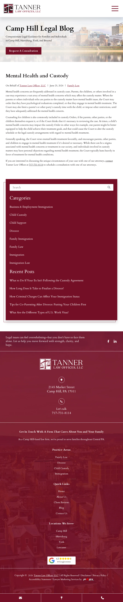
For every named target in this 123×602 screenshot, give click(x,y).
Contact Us (61, 513)
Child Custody (18, 215)
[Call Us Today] (102, 598)
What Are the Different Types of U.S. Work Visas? (39, 312)
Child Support (18, 223)
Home (61, 491)
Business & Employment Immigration (31, 207)
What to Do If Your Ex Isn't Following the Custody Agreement (46, 280)
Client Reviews (61, 502)
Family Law (73, 85)
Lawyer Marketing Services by (67, 579)
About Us (61, 497)
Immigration (17, 255)
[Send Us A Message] (20, 598)
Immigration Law (20, 263)
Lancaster (61, 547)
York (61, 542)
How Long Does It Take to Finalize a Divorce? (37, 288)
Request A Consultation (23, 51)
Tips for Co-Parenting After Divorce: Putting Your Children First (48, 304)
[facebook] (108, 341)
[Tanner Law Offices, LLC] (22, 8)
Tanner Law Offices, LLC (33, 85)
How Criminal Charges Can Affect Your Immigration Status (45, 296)
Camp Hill (61, 531)
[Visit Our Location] (61, 598)
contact (109, 161)
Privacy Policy (99, 575)
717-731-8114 (36, 164)
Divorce (14, 231)
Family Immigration (21, 239)
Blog (61, 507)
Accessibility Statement (40, 579)
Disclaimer (86, 575)
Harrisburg (61, 536)
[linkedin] (115, 341)
